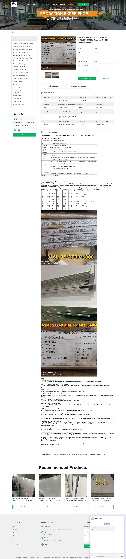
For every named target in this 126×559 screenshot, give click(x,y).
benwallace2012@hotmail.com (25, 122)
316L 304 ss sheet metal (74, 454)
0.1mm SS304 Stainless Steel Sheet (94, 454)
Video (13, 535)
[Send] (121, 556)
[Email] (19, 130)
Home (28, 4)
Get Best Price (87, 78)
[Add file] (92, 556)
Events (54, 4)
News (13, 539)
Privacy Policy (18, 557)
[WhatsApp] (15, 130)
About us (36, 4)
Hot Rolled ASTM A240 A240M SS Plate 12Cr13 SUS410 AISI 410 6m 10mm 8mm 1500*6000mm (101, 500)
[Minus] (122, 519)
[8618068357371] (46, 545)
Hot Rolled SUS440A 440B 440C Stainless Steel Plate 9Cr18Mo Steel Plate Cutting (50, 500)
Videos (62, 4)
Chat (83, 4)
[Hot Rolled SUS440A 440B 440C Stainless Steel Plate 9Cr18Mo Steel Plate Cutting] (50, 485)
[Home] (14, 4)
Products (46, 4)
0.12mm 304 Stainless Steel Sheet (55, 454)
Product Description (78, 86)
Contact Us (71, 4)
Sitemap (25, 557)
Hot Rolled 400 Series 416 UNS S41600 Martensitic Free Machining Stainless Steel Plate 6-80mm (75, 500)
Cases (14, 542)
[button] (15, 490)
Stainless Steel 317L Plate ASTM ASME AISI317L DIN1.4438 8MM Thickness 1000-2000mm (22, 500)
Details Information (53, 86)
